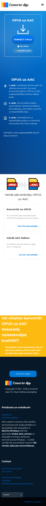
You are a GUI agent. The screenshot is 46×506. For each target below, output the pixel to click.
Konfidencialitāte (10, 418)
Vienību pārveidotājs (11, 477)
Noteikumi (7, 415)
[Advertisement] (23, 288)
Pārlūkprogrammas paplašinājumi (18, 484)
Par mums (7, 471)
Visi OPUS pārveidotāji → (28, 226)
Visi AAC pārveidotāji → (29, 255)
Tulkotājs (6, 480)
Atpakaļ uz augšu (32, 502)
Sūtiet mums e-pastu (12, 469)
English (6, 495)
